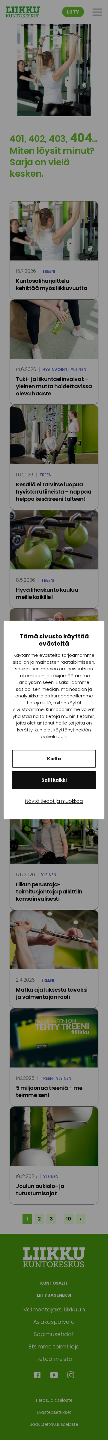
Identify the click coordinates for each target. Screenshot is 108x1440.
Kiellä (54, 759)
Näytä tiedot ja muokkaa (54, 801)
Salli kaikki (54, 780)
